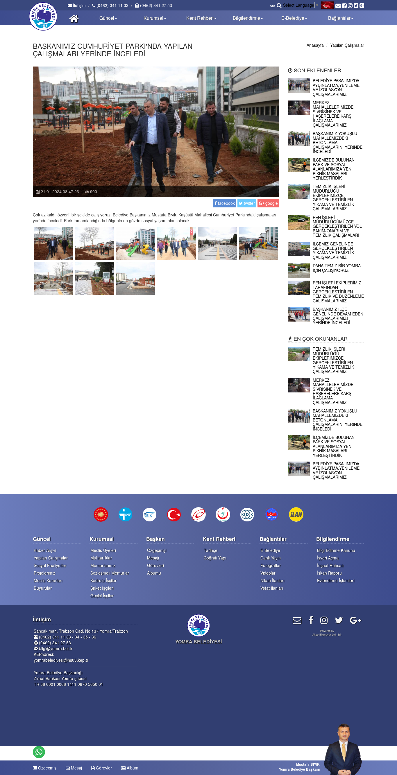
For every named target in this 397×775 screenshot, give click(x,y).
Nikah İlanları (272, 580)
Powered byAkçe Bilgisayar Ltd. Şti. (326, 632)
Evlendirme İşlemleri (335, 580)
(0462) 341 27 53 (155, 5)
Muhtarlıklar (101, 558)
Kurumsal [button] (153, 18)
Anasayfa (315, 45)
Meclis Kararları (48, 580)
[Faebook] (310, 620)
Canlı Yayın (270, 558)
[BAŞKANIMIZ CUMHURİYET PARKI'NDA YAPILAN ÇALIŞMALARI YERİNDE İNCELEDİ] (53, 243)
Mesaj (76, 768)
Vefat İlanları (271, 588)
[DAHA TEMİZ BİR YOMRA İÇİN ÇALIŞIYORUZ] (326, 276)
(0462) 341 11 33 (111, 5)
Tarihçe (210, 550)
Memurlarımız (102, 565)
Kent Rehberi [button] (200, 18)
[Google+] (355, 620)
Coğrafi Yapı (215, 558)
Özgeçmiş (46, 768)
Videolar (268, 573)
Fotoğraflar (270, 565)
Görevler (103, 768)
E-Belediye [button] (292, 18)
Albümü (154, 573)
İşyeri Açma (328, 558)
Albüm (132, 768)
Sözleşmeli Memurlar (109, 573)
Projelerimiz (44, 573)
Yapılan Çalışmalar (347, 45)
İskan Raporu (329, 573)
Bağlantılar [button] (339, 18)
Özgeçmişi (156, 550)
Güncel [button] (106, 18)
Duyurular (43, 588)
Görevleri (155, 565)
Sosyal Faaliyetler (50, 565)
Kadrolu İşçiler (103, 580)
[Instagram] (324, 620)
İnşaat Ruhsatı (330, 565)
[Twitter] (339, 620)
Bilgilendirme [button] (246, 18)
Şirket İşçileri (102, 588)
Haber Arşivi (45, 550)
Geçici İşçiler (102, 595)
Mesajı (153, 558)
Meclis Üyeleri (103, 550)
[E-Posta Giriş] (297, 620)
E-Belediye (270, 550)
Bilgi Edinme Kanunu (336, 550)
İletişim (79, 5)
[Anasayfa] (74, 17)
